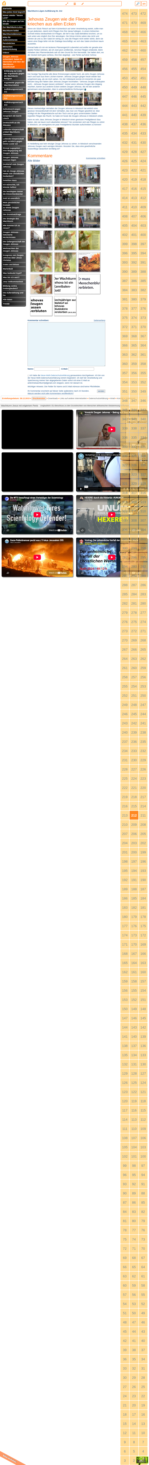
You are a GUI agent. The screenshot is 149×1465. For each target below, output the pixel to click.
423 (125, 170)
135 (125, 1055)
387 (125, 281)
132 (125, 1064)
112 (143, 1119)
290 (134, 576)
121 (143, 1092)
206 (134, 834)
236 (134, 741)
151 (143, 1000)
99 (125, 1165)
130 (143, 1064)
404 (134, 225)
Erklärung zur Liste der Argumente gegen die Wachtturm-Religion (14, 75)
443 (134, 106)
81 (125, 1221)
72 (125, 1248)
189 (125, 889)
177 (125, 926)
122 (134, 1092)
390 (125, 271)
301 (143, 539)
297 (125, 557)
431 (134, 142)
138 (125, 1046)
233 (134, 751)
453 (125, 78)
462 (125, 50)
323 (134, 474)
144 (125, 1027)
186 (125, 898)
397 (143, 244)
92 (134, 1184)
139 (143, 1036)
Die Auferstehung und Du (13, 294)
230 (134, 760)
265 (143, 649)
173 (134, 935)
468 (125, 32)
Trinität (6, 304)
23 (134, 1396)
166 (143, 953)
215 (134, 806)
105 (125, 1147)
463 (143, 41)
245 (134, 714)
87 (125, 1202)
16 (143, 1414)
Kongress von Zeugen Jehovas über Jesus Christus (13, 257)
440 (134, 115)
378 (125, 308)
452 (134, 78)
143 (134, 1027)
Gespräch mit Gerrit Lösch (12, 117)
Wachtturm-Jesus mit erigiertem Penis (19, 405)
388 (143, 271)
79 (143, 1221)
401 (134, 235)
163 (143, 963)
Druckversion (39, 398)
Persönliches (9, 43)
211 (143, 815)
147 (125, 1018)
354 (125, 382)
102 (125, 1156)
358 (143, 364)
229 (143, 760)
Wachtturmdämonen (12, 34)
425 (134, 161)
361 (143, 354)
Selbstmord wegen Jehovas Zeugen (11, 110)
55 (143, 1294)
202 (143, 843)
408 (125, 216)
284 (134, 594)
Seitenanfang (99, 320)
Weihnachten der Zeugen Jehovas (11, 249)
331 (143, 447)
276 (125, 622)
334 (143, 437)
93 (125, 1184)
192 (125, 880)
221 (134, 788)
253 (143, 686)
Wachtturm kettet (11, 31)
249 (125, 705)
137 (134, 1046)
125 (134, 1082)
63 (125, 1276)
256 (143, 677)
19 (143, 1405)
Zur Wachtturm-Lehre (13, 27)
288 (125, 585)
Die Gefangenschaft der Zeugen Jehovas (14, 243)
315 (125, 502)
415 (143, 188)
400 (143, 235)
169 (143, 944)
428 (134, 152)
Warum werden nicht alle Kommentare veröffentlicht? (51, 393)
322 (143, 474)
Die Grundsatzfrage (12, 214)
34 (143, 1359)
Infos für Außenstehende (10, 38)
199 (143, 852)
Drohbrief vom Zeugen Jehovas (13, 165)
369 (125, 336)
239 (134, 732)
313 (143, 502)
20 (134, 1405)
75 (125, 1239)
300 (125, 548)
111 (124, 1129)
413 (134, 198)
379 (143, 299)
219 (125, 797)
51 (125, 1313)
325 (143, 465)
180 (125, 917)
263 (134, 659)
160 (143, 972)
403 (143, 225)
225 (125, 778)
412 (143, 198)
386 (134, 281)
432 (125, 142)
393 (125, 262)
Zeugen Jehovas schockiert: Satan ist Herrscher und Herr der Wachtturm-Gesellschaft (14, 62)
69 (125, 1258)
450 (125, 87)
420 (125, 179)
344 (134, 410)
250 (143, 695)
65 (134, 1267)
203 (134, 843)
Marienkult (8, 269)
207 (125, 834)
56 (134, 1294)
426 (125, 161)
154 (143, 990)
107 (134, 1138)
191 (134, 880)
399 (125, 244)
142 (143, 1027)
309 (125, 520)
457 (143, 59)
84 (125, 1212)
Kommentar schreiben (95, 158)
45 (125, 1331)
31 (143, 1368)
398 (134, 244)
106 (143, 1138)
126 (125, 1082)
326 (134, 465)
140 (134, 1036)
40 (143, 1341)
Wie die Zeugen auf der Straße (13, 22)
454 (143, 69)
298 (143, 548)
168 (125, 953)
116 (134, 1110)
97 (143, 1165)
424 (143, 161)
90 (125, 1193)
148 (143, 1009)
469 (143, 23)
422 (134, 170)
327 (125, 465)
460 (143, 50)
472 (143, 13)
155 (134, 990)
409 (143, 207)
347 (134, 400)
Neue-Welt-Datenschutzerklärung (55, 375)
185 (134, 898)
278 (134, 612)
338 (134, 428)
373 (143, 318)
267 (125, 649)
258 (125, 677)
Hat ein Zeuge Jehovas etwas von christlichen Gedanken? (13, 173)
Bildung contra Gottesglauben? (10, 287)
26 (134, 1387)
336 (125, 437)
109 (143, 1129)
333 (125, 447)
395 (134, 253)
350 (134, 391)
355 (143, 373)
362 (134, 354)
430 (143, 142)
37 (143, 1350)
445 (143, 96)
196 (143, 861)
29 (134, 1377)
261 (125, 668)
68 (134, 1258)
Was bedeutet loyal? (12, 273)
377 (134, 308)
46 (143, 1322)
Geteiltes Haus (10, 180)
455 (134, 69)
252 (125, 695)
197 (134, 861)
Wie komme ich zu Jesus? (11, 226)
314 (134, 502)
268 (143, 640)
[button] (75, 3)
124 (143, 1082)
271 (143, 631)
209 (134, 824)
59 (134, 1285)
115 (143, 1110)
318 (125, 493)
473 (134, 13)
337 (143, 428)
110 (134, 1129)
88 (143, 1193)
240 (125, 732)
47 (134, 1322)
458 (134, 59)
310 (143, 511)
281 (134, 603)
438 (125, 124)
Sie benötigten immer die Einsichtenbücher (13, 192)
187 (143, 889)
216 (125, 806)
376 (143, 308)
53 (134, 1304)
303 (125, 539)
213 (125, 815)
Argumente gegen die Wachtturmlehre (14, 84)
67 (143, 1258)
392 (134, 262)
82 (143, 1212)
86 (134, 1202)
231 (125, 760)
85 (143, 1202)
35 (134, 1359)
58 (143, 1285)
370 (143, 327)
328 (143, 456)
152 (134, 1000)
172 (143, 935)
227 (134, 769)
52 (143, 1304)
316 (143, 493)
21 (125, 1405)
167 (134, 953)
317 (134, 493)
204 (125, 843)
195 (125, 871)
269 (134, 640)
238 (143, 732)
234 (125, 751)
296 (134, 557)
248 (134, 705)
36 (125, 1359)
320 (134, 483)
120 (125, 1101)
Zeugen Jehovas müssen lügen (10, 158)
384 (125, 290)
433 (143, 133)
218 (134, 797)
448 (143, 87)
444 (125, 106)
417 (125, 188)
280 (143, 603)
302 (134, 539)
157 (143, 981)
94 (143, 1175)
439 (143, 115)
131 (134, 1064)
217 (143, 797)
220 (143, 788)
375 (125, 318)
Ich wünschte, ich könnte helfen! (11, 186)
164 (134, 963)
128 (134, 1073)
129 (125, 1073)
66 (125, 1267)
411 (125, 207)
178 (143, 917)
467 (134, 32)
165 (125, 963)
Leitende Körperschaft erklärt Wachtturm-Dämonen (13, 132)
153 (125, 1000)
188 (134, 889)
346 (143, 400)
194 (134, 871)
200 (134, 852)
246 (125, 714)
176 (134, 926)
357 (125, 373)
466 (143, 32)
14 (134, 1424)
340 (143, 419)
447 (125, 96)
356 (134, 373)
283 (143, 594)
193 (143, 871)
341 (134, 419)
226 (143, 769)
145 (143, 1018)
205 (143, 834)
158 (134, 981)
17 (134, 1414)
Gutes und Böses (11, 264)
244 (143, 714)
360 (125, 364)
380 (134, 299)
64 (143, 1267)
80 (134, 1221)
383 (134, 290)
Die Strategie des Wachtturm (11, 220)
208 (143, 824)
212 (134, 815)
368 (134, 336)
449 (134, 87)
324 (125, 474)
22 (143, 1396)
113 (134, 1119)
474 (125, 13)
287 (134, 585)
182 (134, 907)
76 (143, 1230)
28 (143, 1377)
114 (125, 1119)
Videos (6, 53)
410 (134, 207)
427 (143, 152)
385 (143, 281)
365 (134, 345)
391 (143, 262)
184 (143, 898)
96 (125, 1175)
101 (134, 1156)
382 (143, 290)
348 (125, 400)
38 (134, 1350)
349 (143, 391)
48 (125, 1322)
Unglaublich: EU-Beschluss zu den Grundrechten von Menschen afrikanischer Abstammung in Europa (84, 406)
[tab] (75, 3)
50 (134, 1313)
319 (143, 483)
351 (125, 391)
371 (134, 327)
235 (143, 741)
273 (125, 631)
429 (125, 152)
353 (134, 382)
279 (125, 612)
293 (134, 566)
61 (143, 1276)
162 (125, 972)
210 (125, 824)
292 (143, 566)
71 (134, 1248)
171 (125, 944)
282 (125, 603)
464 (134, 41)
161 (134, 972)
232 (143, 751)
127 (143, 1073)
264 (125, 659)
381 (125, 299)
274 (143, 622)
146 (134, 1018)
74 (134, 1239)
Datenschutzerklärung (98, 398)
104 (134, 1147)
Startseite (7, 8)
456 (125, 69)
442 (143, 106)
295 (143, 557)
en (144, 3)
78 (125, 1230)
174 (125, 935)
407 (134, 216)
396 (125, 253)
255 (125, 686)
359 (134, 364)
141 (125, 1036)
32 (134, 1368)
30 (125, 1377)
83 (134, 1212)
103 (143, 1147)
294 (125, 566)
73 (143, 1239)
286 (143, 585)
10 (143, 1433)
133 (143, 1055)
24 (125, 1396)
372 (125, 327)
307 (143, 520)
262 (143, 659)
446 (134, 96)
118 (143, 1101)
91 (143, 1184)
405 (125, 225)
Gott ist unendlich (11, 198)
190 (143, 880)
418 (143, 179)
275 (134, 622)
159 (125, 981)
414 (125, 198)
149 (134, 1009)
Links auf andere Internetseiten (73, 398)
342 (125, 419)
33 (125, 1368)
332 (134, 447)
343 (143, 410)
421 (143, 170)
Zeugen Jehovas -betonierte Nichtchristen (11, 234)
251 (134, 695)
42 (125, 1341)
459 (125, 59)
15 (125, 1424)
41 (134, 1341)
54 (125, 1304)
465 (125, 41)
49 (143, 1313)
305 (134, 529)
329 (134, 456)
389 (134, 271)
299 (134, 548)
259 (143, 668)
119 (134, 1101)
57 (125, 1294)
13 (143, 1424)
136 (143, 1046)
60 (125, 1285)
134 (134, 1055)
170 (134, 944)
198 (125, 861)
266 (134, 649)
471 (125, 23)
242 (134, 723)
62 (134, 1276)
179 (134, 917)
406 (143, 216)
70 (143, 1248)
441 (125, 115)
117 (125, 1110)
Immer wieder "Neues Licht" (13, 16)
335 (134, 437)
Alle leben (7, 299)
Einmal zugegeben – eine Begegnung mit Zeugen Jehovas (12, 150)
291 (125, 576)
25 (143, 1387)
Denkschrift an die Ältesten (11, 124)
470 (134, 23)
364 (143, 345)
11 (134, 1433)
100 (143, 1156)
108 (125, 1138)
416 (134, 188)
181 (143, 907)
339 (125, 428)
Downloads (53, 398)
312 (125, 511)
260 (134, 668)
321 (125, 483)
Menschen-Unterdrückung (10, 48)
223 (143, 778)
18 (125, 1414)
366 (125, 345)
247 (143, 705)
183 (125, 907)
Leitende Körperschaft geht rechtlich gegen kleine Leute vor (13, 141)
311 (134, 511)
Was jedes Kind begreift (14, 12)
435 (125, 133)
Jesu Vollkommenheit (13, 282)
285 (125, 594)
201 (125, 852)
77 (134, 1230)
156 (125, 990)
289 (143, 576)
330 (125, 456)
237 (125, 741)
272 (134, 631)
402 (125, 235)
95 (134, 1175)
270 (125, 640)
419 (134, 179)
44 (134, 1331)
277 (143, 612)
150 (125, 1009)
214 (143, 806)
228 (125, 769)
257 (134, 677)
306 (125, 529)
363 (125, 354)
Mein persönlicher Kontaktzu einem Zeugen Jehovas (11, 206)
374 (134, 318)
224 (134, 778)
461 (134, 50)
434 (134, 133)
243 (125, 723)
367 (143, 336)
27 (125, 1387)
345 (125, 410)
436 (143, 124)
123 (125, 1092)
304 (143, 529)
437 (134, 124)
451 (143, 78)
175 (143, 926)
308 (134, 520)
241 (143, 723)
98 (134, 1165)
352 (143, 382)
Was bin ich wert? (11, 277)
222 (125, 788)
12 (125, 1433)
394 (143, 253)
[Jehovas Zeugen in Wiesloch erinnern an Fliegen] (37, 64)
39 (125, 1350)
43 (143, 1331)
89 (134, 1193)
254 (134, 686)
